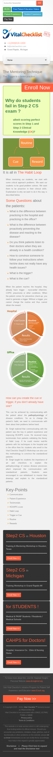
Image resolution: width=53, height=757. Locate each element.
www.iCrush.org (37, 690)
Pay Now (8, 19)
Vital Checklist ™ (30, 707)
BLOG (7, 9)
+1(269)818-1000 (16, 43)
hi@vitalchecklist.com (16, 46)
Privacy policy (26, 718)
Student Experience (32, 14)
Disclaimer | (26, 747)
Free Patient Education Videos (26, 9)
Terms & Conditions (26, 720)
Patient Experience (12, 14)
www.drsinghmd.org (34, 681)
